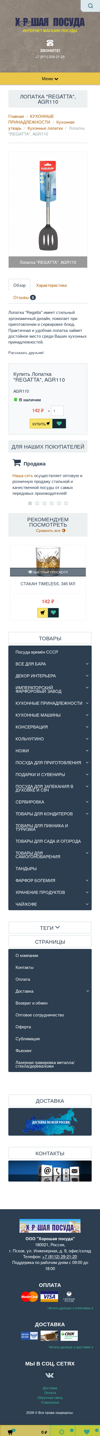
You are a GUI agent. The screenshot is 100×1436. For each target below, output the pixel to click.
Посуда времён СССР (37, 652)
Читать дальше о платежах (69, 1307)
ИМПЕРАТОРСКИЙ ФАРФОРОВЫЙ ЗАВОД (38, 689)
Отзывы (23, 297)
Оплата (23, 979)
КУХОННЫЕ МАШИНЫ (38, 715)
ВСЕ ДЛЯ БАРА (31, 664)
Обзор (19, 285)
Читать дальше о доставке (70, 1346)
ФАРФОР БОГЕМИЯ (35, 880)
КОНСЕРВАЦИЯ (32, 727)
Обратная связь (50, 1397)
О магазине (50, 1402)
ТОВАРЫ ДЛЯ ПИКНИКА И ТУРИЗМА (42, 827)
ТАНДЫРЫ (26, 868)
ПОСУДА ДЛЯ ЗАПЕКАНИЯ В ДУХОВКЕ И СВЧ (44, 788)
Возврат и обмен (32, 1003)
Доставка (24, 991)
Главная (16, 116)
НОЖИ (22, 750)
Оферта (23, 1026)
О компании (27, 955)
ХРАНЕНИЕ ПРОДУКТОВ (40, 892)
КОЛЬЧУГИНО (30, 739)
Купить (39, 423)
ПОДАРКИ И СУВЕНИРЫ (40, 774)
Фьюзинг (24, 1050)
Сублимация (28, 1038)
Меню (48, 78)
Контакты (25, 967)
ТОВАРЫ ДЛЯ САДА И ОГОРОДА (48, 841)
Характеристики (51, 285)
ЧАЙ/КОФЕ (26, 904)
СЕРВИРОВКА (30, 802)
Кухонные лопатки (45, 128)
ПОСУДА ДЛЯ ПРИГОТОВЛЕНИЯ (48, 762)
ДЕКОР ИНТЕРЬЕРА (36, 675)
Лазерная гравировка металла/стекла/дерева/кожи (45, 1064)
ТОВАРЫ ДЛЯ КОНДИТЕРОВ (44, 813)
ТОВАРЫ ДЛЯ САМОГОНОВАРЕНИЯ (38, 854)
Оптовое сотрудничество (40, 1015)
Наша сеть (23, 475)
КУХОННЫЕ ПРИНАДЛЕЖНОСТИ (31, 119)
